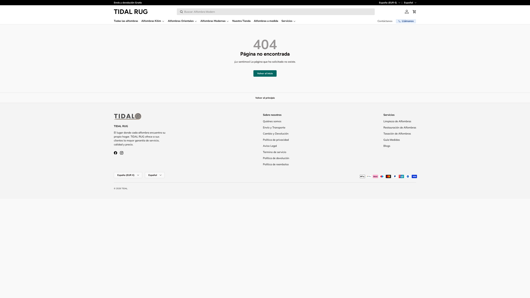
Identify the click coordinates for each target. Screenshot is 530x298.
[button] (414, 12)
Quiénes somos (272, 121)
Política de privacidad (276, 139)
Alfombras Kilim (151, 21)
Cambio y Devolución (275, 133)
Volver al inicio (265, 73)
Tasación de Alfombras (397, 133)
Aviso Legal (270, 145)
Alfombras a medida (266, 21)
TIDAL (124, 188)
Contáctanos (384, 21)
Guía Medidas (391, 139)
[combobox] (276, 11)
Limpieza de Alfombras (397, 121)
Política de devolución (276, 158)
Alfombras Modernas (213, 21)
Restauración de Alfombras (399, 127)
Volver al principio (265, 97)
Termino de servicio (274, 152)
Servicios (286, 21)
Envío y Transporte (274, 127)
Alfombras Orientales (181, 21)
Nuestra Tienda (241, 21)
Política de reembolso (276, 164)
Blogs (386, 145)
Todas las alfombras (126, 21)
